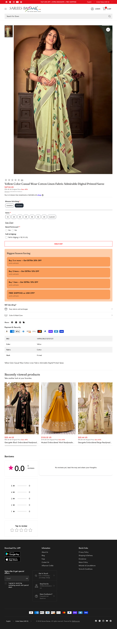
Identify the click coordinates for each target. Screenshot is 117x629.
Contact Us (45, 562)
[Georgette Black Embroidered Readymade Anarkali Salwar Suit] (22, 408)
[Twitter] (10, 2)
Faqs (43, 559)
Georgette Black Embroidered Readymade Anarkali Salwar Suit (21, 442)
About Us (45, 552)
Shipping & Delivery (86, 555)
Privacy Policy (83, 552)
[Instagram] (14, 2)
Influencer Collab (47, 565)
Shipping (7, 191)
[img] (12, 180)
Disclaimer (82, 559)
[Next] (112, 414)
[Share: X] (16, 322)
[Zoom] (108, 30)
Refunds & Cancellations (87, 565)
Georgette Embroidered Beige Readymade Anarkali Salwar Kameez (94, 442)
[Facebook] (6, 2)
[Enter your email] (26, 578)
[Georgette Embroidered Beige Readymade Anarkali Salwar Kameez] (95, 408)
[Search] (109, 16)
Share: (7, 322)
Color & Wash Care (16, 315)
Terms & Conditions (85, 569)
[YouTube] (17, 2)
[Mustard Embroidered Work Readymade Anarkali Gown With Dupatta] (58, 408)
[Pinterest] (21, 2)
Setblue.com (76, 621)
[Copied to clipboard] (23, 322)
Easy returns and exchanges (18, 309)
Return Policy (83, 562)
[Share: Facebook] (12, 322)
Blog (43, 555)
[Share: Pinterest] (20, 322)
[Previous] (4, 414)
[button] (21, 485)
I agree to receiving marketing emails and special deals (18, 585)
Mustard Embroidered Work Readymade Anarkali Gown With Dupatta (57, 442)
